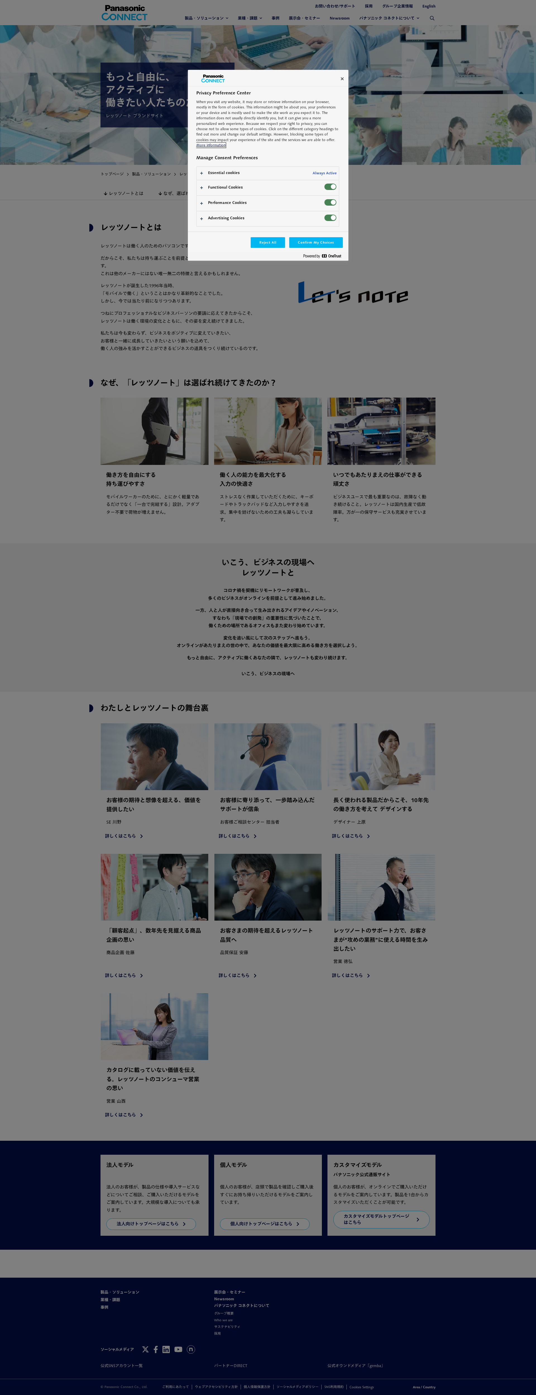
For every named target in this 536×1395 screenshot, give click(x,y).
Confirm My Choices (316, 242)
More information (211, 145)
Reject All (268, 242)
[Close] (342, 79)
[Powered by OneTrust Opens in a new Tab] (324, 257)
